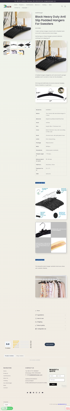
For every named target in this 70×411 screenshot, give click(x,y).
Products (5, 373)
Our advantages (7, 383)
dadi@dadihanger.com (35, 375)
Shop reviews (19, 355)
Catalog (5, 380)
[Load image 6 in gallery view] (14, 52)
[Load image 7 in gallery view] (21, 52)
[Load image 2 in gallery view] (14, 45)
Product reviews (9, 355)
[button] (21, 4)
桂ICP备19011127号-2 (62, 404)
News (4, 385)
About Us (5, 378)
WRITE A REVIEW (49, 344)
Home (4, 371)
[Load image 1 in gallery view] (6, 45)
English (6, 404)
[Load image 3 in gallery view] (21, 45)
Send (53, 384)
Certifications (6, 375)
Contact (5, 387)
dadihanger (55, 404)
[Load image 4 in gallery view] (28, 45)
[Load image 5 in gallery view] (6, 52)
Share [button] (38, 310)
